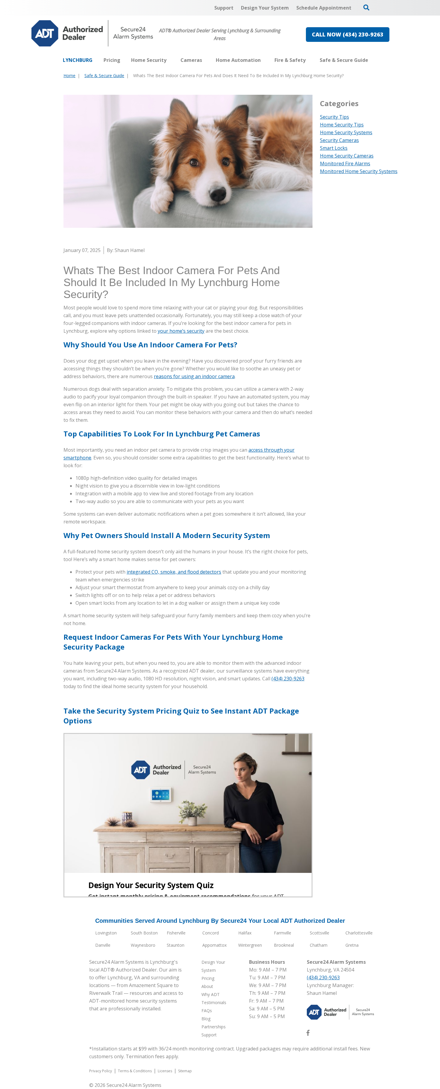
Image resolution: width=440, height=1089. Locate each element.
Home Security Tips (342, 124)
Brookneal (284, 945)
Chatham (318, 945)
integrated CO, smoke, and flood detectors (174, 572)
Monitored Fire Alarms (345, 163)
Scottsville (319, 933)
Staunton (175, 945)
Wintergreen (250, 945)
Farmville (282, 933)
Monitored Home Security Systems (358, 171)
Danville (102, 945)
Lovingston (106, 933)
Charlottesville (359, 933)
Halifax (244, 933)
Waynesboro (143, 945)
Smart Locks (334, 148)
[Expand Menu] (169, 60)
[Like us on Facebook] (308, 1034)
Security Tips (334, 117)
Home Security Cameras (347, 155)
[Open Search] (366, 7)
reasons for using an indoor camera (194, 376)
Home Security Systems (346, 132)
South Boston (144, 933)
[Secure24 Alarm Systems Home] (92, 33)
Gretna (352, 945)
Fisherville (176, 933)
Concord (210, 933)
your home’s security (181, 331)
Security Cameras (339, 140)
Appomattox (214, 945)
